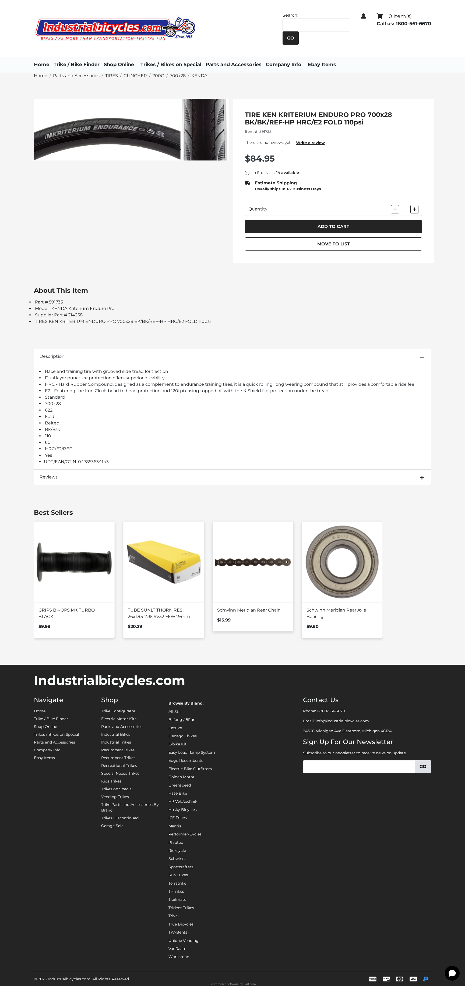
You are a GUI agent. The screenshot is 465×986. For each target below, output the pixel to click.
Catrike (175, 728)
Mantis (174, 826)
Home (41, 64)
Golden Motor (181, 776)
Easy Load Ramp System (191, 752)
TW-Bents (177, 932)
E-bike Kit (177, 744)
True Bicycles (180, 924)
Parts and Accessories (234, 64)
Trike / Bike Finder (77, 64)
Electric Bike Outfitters (190, 768)
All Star (175, 711)
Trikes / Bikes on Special (170, 64)
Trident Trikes (181, 907)
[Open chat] (452, 973)
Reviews (49, 477)
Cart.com (250, 984)
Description (52, 356)
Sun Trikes (178, 875)
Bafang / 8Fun (181, 719)
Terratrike (177, 883)
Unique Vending (183, 940)
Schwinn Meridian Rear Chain (249, 610)
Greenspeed (179, 785)
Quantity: (258, 209)
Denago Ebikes (182, 736)
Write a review (310, 142)
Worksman (178, 956)
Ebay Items (322, 64)
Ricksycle (177, 850)
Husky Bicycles (182, 809)
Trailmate (177, 899)
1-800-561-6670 (331, 711)
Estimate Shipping (276, 182)
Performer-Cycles (185, 834)
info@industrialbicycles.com (342, 721)
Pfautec (175, 842)
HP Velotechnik (182, 801)
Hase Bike (177, 793)
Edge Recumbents (185, 760)
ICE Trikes (177, 817)
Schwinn (176, 858)
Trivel (173, 915)
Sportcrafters (180, 866)
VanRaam (177, 948)
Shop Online (119, 64)
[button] (363, 16)
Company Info (283, 64)
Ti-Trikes (176, 891)
